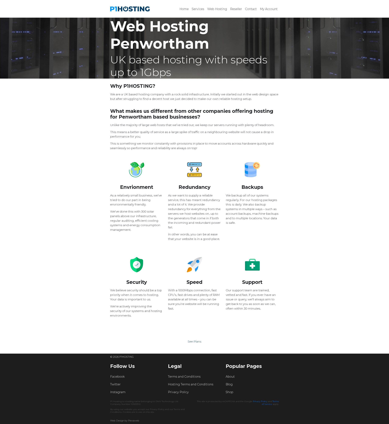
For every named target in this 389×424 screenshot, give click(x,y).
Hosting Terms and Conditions (190, 384)
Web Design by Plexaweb (124, 420)
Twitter (115, 384)
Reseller (236, 9)
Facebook (117, 376)
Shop (229, 392)
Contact (251, 9)
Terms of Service (270, 402)
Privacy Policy (178, 392)
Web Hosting (217, 9)
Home (184, 9)
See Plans (194, 341)
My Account (269, 9)
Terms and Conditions (184, 376)
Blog (229, 384)
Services (198, 9)
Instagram (118, 392)
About (230, 376)
